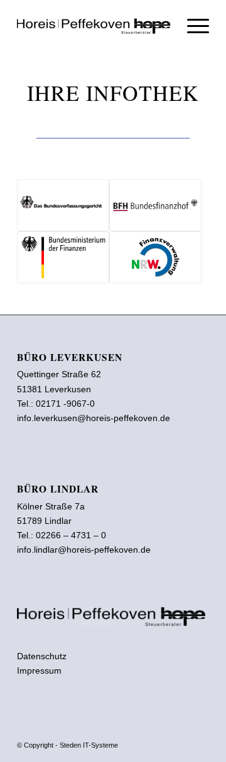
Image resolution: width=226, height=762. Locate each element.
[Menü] (192, 25)
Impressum (39, 670)
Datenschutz (42, 656)
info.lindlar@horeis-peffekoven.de (84, 550)
